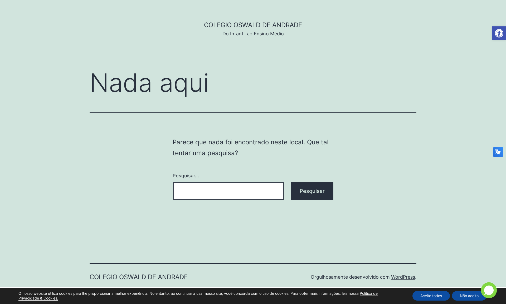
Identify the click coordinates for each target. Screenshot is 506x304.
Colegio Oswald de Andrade (253, 25)
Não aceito (469, 295)
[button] (499, 33)
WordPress (403, 277)
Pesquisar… (186, 175)
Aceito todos (431, 295)
